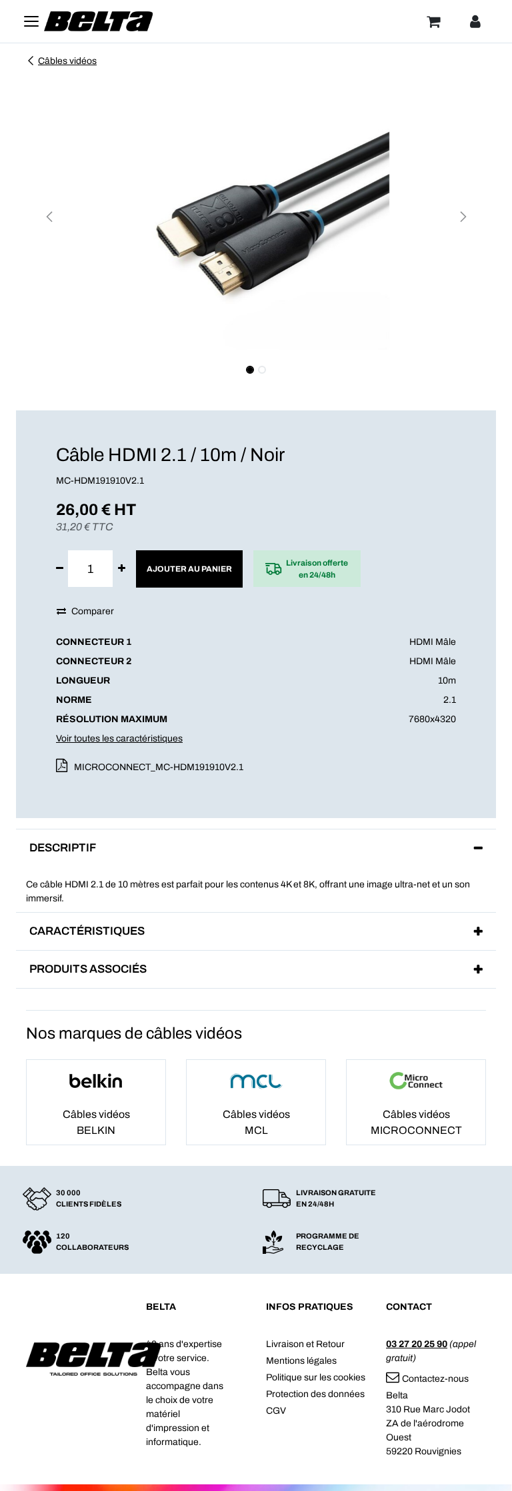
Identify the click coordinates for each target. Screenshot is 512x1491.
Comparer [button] (92, 611)
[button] (49, 216)
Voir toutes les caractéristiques (119, 739)
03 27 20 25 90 (416, 1344)
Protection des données (315, 1394)
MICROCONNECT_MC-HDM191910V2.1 (158, 767)
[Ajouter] (121, 569)
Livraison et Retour (305, 1344)
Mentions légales (301, 1361)
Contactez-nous (435, 1379)
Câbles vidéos (67, 61)
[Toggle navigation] (31, 21)
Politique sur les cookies (315, 1377)
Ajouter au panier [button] (189, 569)
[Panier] (433, 21)
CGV (276, 1411)
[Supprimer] (59, 569)
